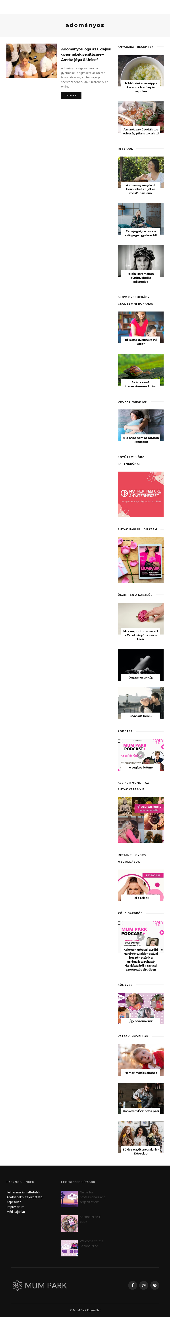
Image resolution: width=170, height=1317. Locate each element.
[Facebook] (132, 1285)
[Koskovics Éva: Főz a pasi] (141, 1098)
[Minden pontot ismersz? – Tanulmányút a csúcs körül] (141, 618)
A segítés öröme (141, 767)
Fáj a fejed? (141, 898)
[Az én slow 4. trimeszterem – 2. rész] (141, 369)
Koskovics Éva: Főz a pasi (141, 1111)
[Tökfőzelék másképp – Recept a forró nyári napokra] (141, 70)
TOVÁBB (71, 95)
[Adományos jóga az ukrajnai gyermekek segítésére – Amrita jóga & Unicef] (31, 60)
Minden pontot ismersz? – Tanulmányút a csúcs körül (140, 635)
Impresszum (15, 1207)
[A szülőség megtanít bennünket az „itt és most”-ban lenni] (141, 172)
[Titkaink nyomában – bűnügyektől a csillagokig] (141, 261)
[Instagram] (143, 1285)
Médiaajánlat (16, 1212)
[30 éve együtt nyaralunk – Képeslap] (141, 1136)
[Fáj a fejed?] (141, 885)
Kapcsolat (13, 1202)
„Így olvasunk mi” (140, 1021)
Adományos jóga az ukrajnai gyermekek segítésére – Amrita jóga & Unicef (86, 54)
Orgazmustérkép (140, 677)
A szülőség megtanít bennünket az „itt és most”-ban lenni (140, 189)
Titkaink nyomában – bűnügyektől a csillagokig (141, 277)
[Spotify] (154, 1285)
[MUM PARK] (40, 1285)
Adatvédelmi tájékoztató (24, 1197)
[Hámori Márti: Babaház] (141, 1060)
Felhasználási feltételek (23, 1192)
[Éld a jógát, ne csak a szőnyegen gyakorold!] (141, 218)
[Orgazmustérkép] (141, 664)
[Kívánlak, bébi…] (141, 703)
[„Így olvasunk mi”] (141, 1008)
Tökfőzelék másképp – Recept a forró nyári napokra (140, 87)
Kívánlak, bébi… (141, 716)
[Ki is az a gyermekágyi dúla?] (141, 327)
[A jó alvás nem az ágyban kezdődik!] (141, 425)
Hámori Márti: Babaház (141, 1072)
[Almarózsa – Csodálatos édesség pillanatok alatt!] (141, 116)
